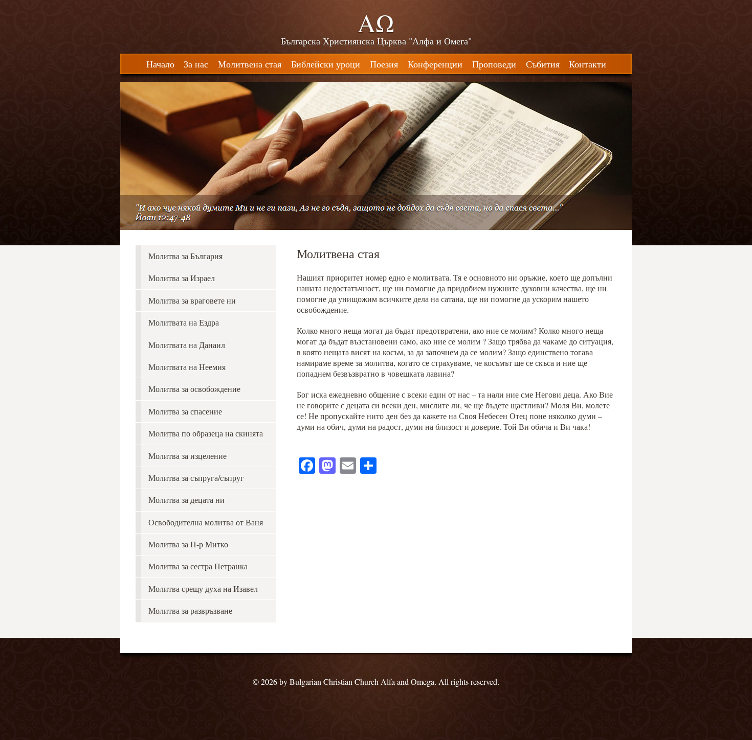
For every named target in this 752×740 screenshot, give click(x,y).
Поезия (384, 64)
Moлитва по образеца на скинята (205, 433)
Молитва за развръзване (190, 610)
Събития (543, 64)
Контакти (587, 64)
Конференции (435, 64)
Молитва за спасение (185, 411)
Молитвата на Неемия (187, 366)
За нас (196, 64)
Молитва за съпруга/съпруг (196, 477)
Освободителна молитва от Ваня (205, 522)
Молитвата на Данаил (186, 344)
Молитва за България (185, 255)
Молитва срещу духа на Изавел (203, 588)
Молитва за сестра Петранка (198, 566)
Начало (160, 64)
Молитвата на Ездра (183, 322)
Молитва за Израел (181, 277)
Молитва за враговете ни (192, 300)
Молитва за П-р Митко (188, 544)
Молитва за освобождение (194, 388)
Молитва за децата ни (186, 499)
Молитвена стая (249, 64)
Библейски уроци (325, 64)
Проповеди (494, 64)
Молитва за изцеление (187, 455)
